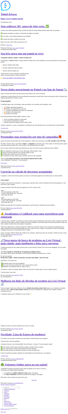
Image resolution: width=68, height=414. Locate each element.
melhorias (6, 398)
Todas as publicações (9, 389)
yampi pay (6, 401)
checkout (6, 395)
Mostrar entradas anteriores (8, 384)
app (5, 399)
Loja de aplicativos (9, 405)
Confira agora (4, 356)
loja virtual (7, 396)
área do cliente (8, 402)
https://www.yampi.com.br (12, 19)
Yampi (9, 14)
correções (6, 390)
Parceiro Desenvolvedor (10, 404)
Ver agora (34, 380)
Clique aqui (9, 45)
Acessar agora (4, 128)
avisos (5, 392)
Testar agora (4, 163)
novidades (6, 393)
